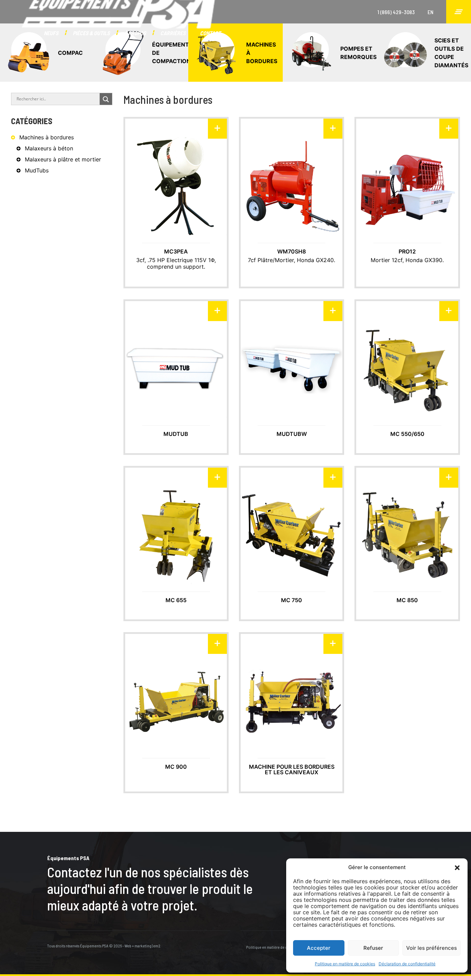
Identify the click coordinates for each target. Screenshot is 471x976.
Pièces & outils (91, 33)
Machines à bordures (261, 52)
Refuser (373, 948)
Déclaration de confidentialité (407, 963)
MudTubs (37, 170)
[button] (457, 867)
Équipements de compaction (170, 52)
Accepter (318, 948)
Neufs (51, 33)
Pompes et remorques (358, 52)
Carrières (173, 33)
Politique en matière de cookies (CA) (276, 947)
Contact (210, 33)
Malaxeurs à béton (49, 148)
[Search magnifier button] (106, 99)
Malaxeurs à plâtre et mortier (63, 159)
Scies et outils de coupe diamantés (451, 53)
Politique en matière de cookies (345, 963)
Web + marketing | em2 (142, 945)
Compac (70, 52)
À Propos (135, 33)
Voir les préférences (431, 948)
